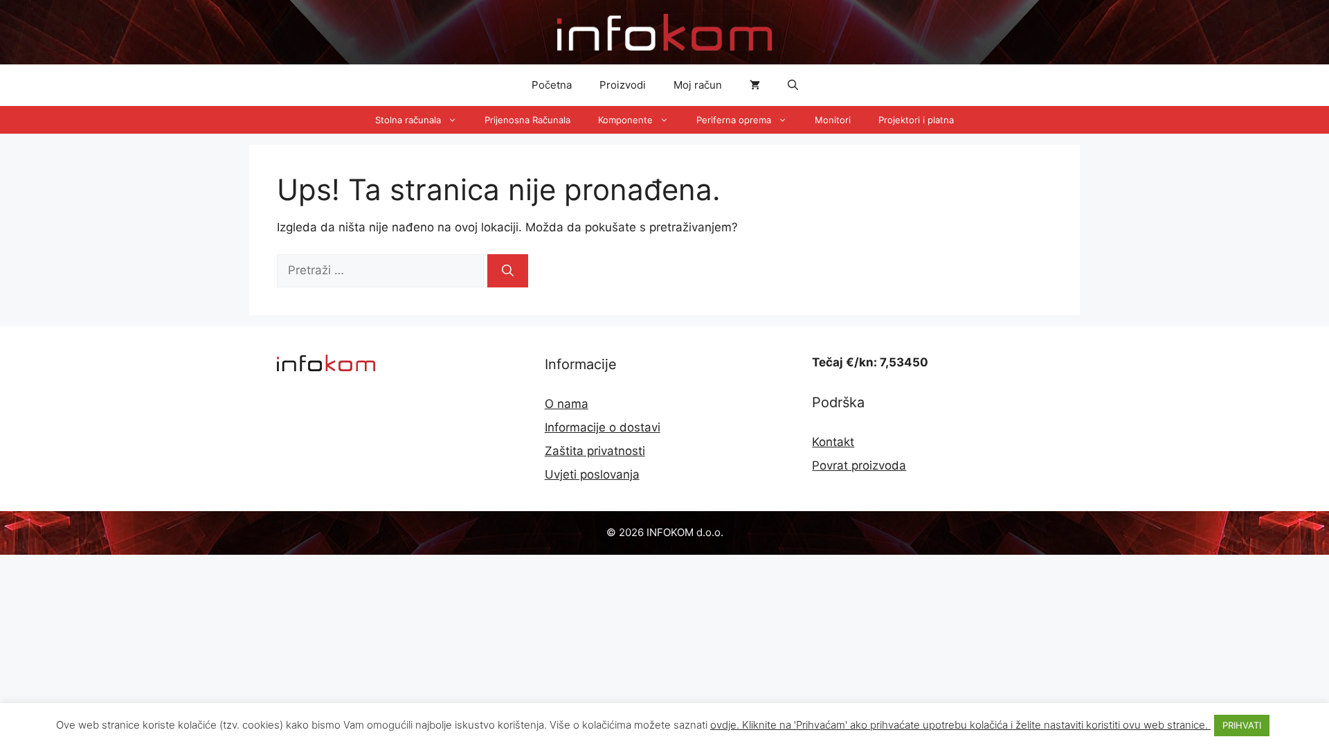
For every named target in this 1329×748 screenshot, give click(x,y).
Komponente (625, 119)
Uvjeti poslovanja (592, 474)
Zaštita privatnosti (595, 451)
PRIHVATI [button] (1241, 725)
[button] (793, 85)
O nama (566, 404)
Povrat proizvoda (859, 465)
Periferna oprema (733, 119)
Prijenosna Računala (527, 119)
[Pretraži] (507, 270)
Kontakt (833, 442)
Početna (552, 84)
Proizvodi (622, 84)
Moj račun (697, 84)
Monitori (833, 119)
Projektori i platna (916, 119)
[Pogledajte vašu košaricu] (755, 85)
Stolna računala (408, 119)
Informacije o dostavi (602, 427)
